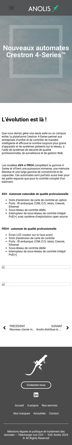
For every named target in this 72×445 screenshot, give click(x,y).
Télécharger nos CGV (31, 434)
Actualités (39, 413)
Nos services (49, 405)
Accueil (19, 405)
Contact (54, 413)
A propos (32, 405)
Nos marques (21, 413)
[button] (11, 8)
